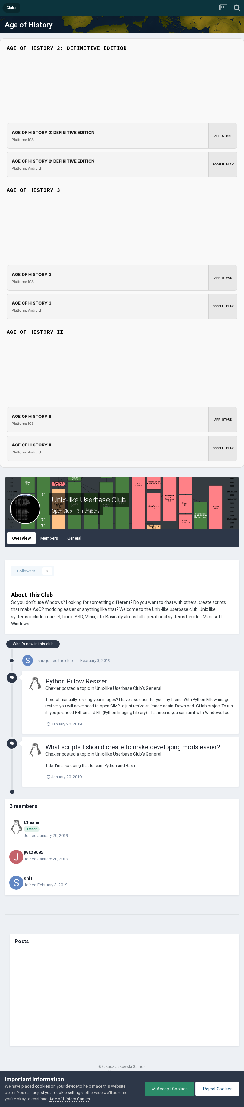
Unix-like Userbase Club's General (128, 688)
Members (49, 538)
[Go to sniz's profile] (27, 660)
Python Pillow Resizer (76, 681)
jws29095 (34, 852)
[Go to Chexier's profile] (35, 684)
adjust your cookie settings (58, 1092)
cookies (42, 1086)
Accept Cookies (172, 1088)
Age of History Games (69, 1098)
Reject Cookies (217, 1088)
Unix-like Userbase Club (89, 499)
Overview (21, 538)
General (74, 538)
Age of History (28, 24)
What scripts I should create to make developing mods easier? (132, 747)
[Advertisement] (124, 997)
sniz (41, 660)
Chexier (53, 688)
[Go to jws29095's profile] (16, 857)
